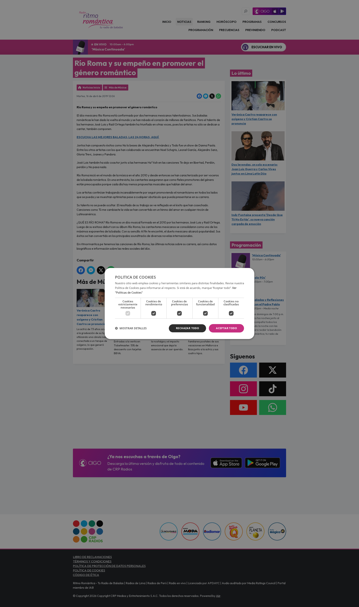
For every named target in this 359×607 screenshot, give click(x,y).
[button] (131, 328)
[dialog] (179, 303)
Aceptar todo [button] (226, 328)
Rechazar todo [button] (187, 328)
